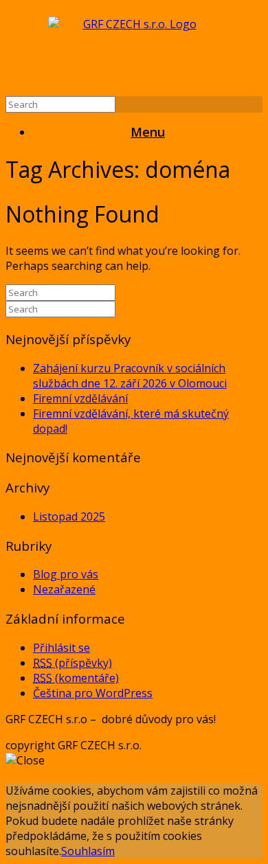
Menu (148, 132)
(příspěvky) (72, 662)
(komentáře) (76, 677)
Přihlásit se (61, 647)
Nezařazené (64, 589)
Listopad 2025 (69, 516)
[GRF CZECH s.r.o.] (134, 50)
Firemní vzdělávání (80, 398)
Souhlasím (88, 851)
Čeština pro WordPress (93, 693)
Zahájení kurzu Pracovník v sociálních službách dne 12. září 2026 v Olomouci (130, 376)
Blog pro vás (65, 574)
